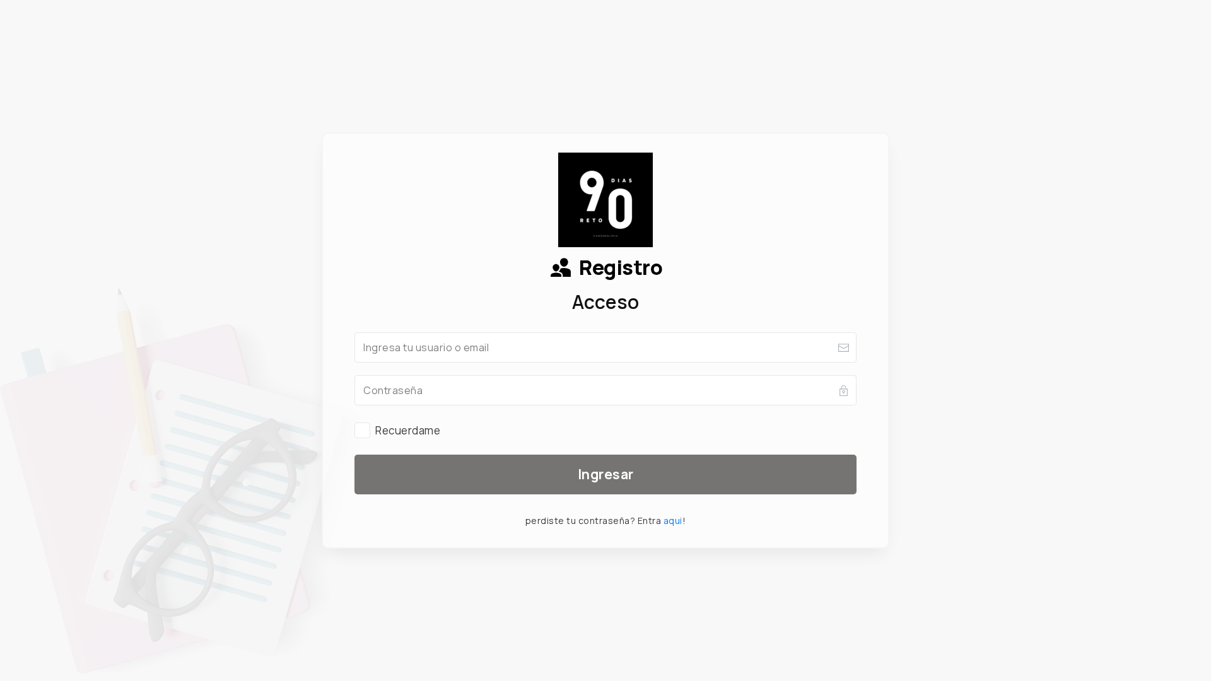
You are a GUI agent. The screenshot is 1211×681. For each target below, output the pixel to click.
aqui (673, 521)
